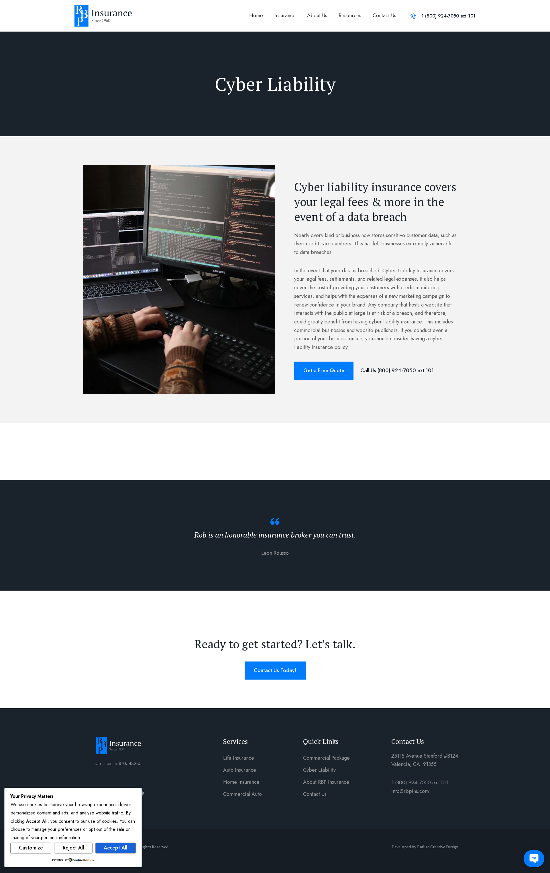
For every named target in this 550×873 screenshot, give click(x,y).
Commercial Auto (242, 794)
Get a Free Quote (323, 370)
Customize (31, 847)
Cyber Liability (319, 770)
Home (256, 15)
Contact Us (384, 15)
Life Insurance (238, 758)
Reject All (73, 847)
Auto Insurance (239, 770)
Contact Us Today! (275, 670)
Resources (350, 15)
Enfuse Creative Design (437, 846)
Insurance (285, 15)
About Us (317, 15)
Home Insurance (241, 782)
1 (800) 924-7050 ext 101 (419, 782)
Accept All (115, 847)
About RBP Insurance (326, 782)
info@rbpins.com (410, 791)
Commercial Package (326, 758)
